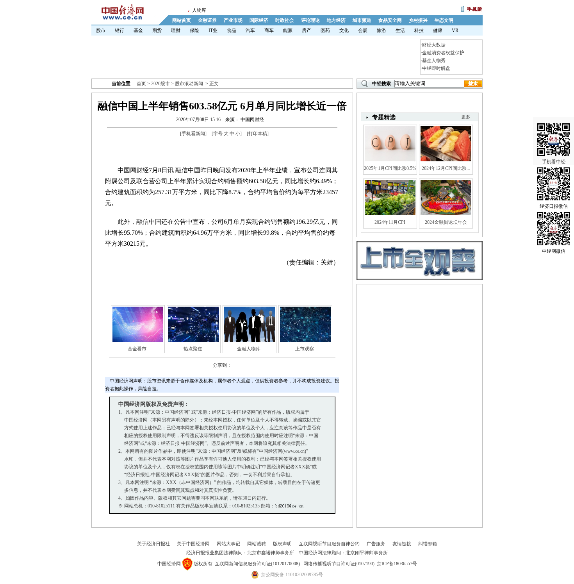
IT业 (213, 30)
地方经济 (336, 20)
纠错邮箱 (427, 543)
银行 (119, 30)
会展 (362, 30)
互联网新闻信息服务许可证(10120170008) (257, 563)
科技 (419, 30)
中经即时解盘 (436, 68)
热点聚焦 (193, 349)
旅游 (381, 30)
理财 (175, 30)
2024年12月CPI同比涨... (446, 168)
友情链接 (401, 543)
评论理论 (310, 20)
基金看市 (137, 349)
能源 (287, 30)
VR (455, 30)
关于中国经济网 (193, 543)
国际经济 (259, 20)
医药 (325, 30)
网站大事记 (228, 543)
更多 (466, 117)
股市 (100, 30)
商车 (269, 30)
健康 (437, 30)
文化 (344, 30)
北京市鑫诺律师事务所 (270, 552)
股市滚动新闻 (189, 83)
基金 (138, 30)
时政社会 (284, 20)
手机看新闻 (193, 133)
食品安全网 (390, 20)
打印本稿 (257, 133)
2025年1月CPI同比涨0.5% (390, 168)
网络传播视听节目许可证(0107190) (338, 563)
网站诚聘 (256, 543)
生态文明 (444, 20)
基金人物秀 (434, 60)
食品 (231, 30)
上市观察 (304, 349)
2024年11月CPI (389, 222)
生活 (400, 30)
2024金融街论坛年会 (446, 222)
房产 (306, 30)
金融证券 (207, 20)
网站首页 (181, 20)
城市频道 (362, 20)
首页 (141, 83)
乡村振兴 (418, 20)
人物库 (199, 10)
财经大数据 (434, 45)
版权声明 (282, 543)
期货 (157, 30)
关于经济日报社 (153, 543)
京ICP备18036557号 (397, 563)
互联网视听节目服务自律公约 (329, 543)
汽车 (250, 30)
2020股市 (160, 83)
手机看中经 (553, 161)
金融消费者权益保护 (443, 52)
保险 (194, 30)
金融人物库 (248, 349)
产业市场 (233, 20)
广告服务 (376, 543)
